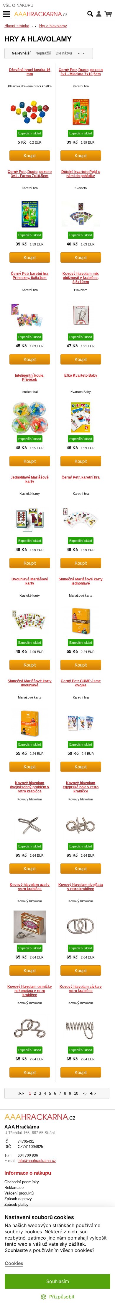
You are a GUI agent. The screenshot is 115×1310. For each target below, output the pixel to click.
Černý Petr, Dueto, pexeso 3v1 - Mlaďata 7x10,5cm (81, 72)
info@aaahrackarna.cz (37, 1160)
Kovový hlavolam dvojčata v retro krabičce (80, 887)
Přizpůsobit (62, 1297)
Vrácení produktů (19, 1193)
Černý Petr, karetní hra (81, 477)
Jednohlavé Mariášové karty (30, 479)
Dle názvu (64, 53)
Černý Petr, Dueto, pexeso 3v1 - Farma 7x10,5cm (30, 174)
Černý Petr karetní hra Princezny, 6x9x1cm (29, 276)
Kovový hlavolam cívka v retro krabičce (81, 989)
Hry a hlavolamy (53, 26)
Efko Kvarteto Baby (80, 375)
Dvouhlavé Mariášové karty (30, 581)
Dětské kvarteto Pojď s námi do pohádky (80, 174)
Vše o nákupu (18, 5)
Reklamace (14, 1187)
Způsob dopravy (18, 1199)
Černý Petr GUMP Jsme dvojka (81, 683)
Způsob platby (16, 1204)
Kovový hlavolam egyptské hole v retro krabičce (80, 787)
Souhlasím (57, 1281)
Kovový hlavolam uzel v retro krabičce (30, 887)
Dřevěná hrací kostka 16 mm (29, 72)
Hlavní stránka (16, 26)
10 (76, 1093)
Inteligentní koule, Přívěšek (29, 377)
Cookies (14, 1263)
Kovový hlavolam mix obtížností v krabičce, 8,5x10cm (81, 278)
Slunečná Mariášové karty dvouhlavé (30, 683)
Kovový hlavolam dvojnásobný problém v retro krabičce (29, 787)
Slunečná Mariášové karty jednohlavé (81, 581)
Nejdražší (43, 53)
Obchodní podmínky (21, 1182)
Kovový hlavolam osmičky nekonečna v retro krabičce (29, 991)
